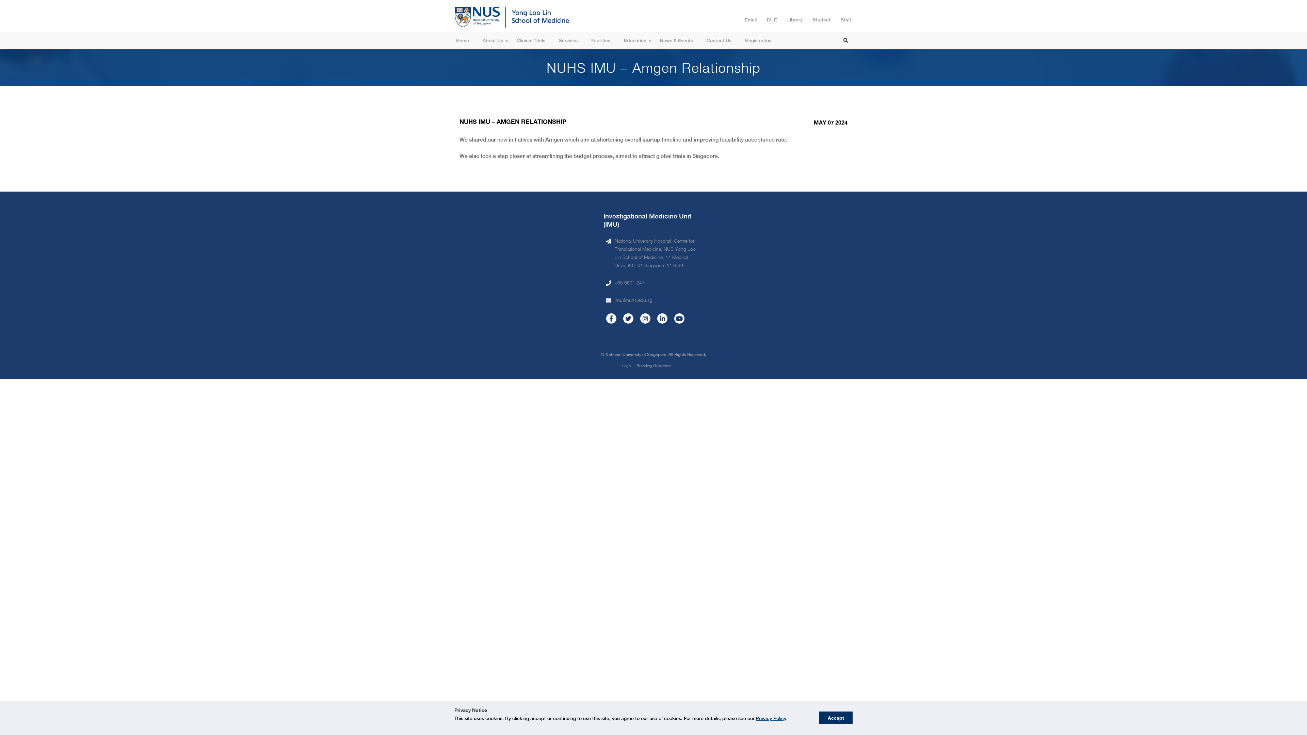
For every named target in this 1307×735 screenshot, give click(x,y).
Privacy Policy (771, 718)
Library (795, 19)
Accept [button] (836, 718)
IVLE (772, 19)
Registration (758, 40)
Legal (626, 365)
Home (462, 40)
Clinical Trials (531, 40)
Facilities (600, 40)
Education (635, 40)
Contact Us (719, 40)
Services (568, 40)
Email (751, 19)
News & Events (676, 40)
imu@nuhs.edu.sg (633, 300)
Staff (846, 19)
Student (821, 19)
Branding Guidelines (653, 365)
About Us (493, 40)
